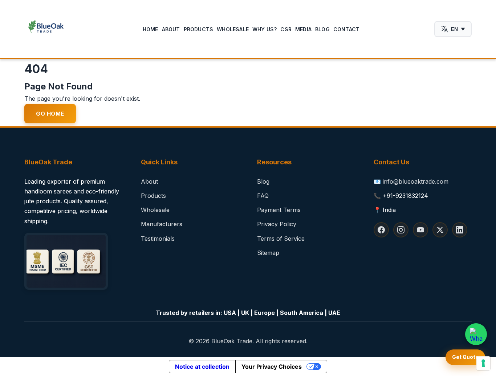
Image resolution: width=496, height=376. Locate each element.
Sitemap (268, 252)
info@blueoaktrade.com (415, 181)
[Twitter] (440, 229)
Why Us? (264, 29)
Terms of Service (281, 238)
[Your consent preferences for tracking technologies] (483, 363)
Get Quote (465, 357)
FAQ (263, 195)
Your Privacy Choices (271, 366)
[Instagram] (400, 229)
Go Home (50, 113)
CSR (286, 29)
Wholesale (233, 29)
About (171, 29)
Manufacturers (161, 224)
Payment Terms (279, 209)
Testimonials (158, 238)
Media (303, 29)
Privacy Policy (276, 224)
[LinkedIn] (459, 229)
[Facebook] (381, 229)
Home (150, 29)
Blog (322, 29)
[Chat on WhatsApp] (476, 334)
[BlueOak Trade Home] (46, 29)
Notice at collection (202, 366)
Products (199, 29)
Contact (346, 29)
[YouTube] (420, 229)
